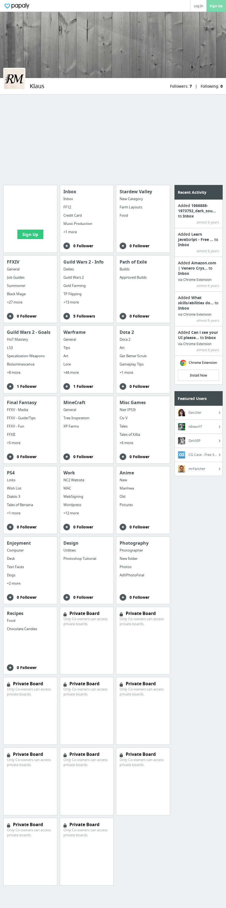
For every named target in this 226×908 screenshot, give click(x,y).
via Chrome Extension (194, 279)
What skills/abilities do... (196, 300)
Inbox (188, 216)
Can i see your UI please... (198, 335)
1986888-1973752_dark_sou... (197, 208)
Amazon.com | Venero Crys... (197, 265)
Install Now (198, 375)
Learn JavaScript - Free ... (196, 237)
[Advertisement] (113, 139)
